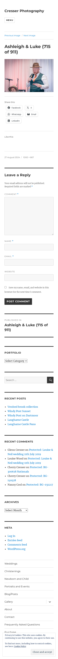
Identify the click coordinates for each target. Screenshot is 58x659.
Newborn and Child (16, 578)
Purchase (10, 632)
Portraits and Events (17, 586)
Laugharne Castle (18, 419)
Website (9, 271)
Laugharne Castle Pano (22, 424)
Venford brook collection (23, 406)
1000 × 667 (28, 157)
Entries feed (15, 540)
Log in (11, 535)
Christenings (12, 571)
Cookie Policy (20, 646)
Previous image (12, 35)
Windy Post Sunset (19, 411)
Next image (29, 35)
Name (8, 241)
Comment (11, 194)
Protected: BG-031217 (39, 484)
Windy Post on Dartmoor (23, 415)
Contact (9, 616)
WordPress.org (17, 549)
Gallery (8, 601)
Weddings (10, 563)
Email (9, 256)
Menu (9, 20)
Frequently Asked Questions (22, 624)
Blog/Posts (11, 594)
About (8, 609)
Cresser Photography (24, 11)
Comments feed (17, 544)
